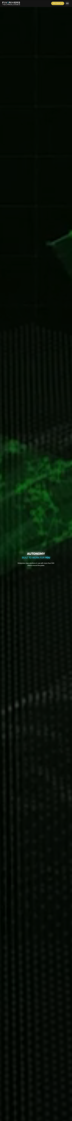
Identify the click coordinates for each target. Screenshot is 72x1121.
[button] (67, 3)
